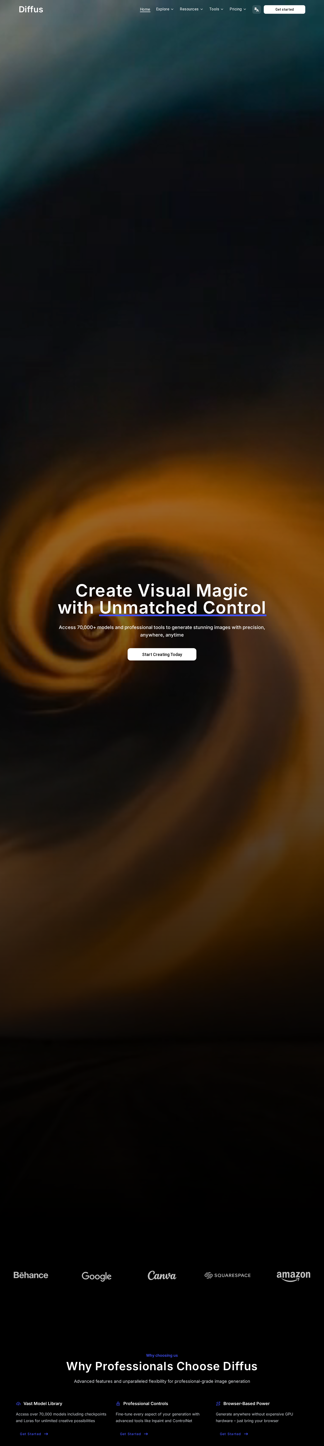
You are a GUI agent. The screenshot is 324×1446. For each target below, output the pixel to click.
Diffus (31, 9)
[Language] (256, 9)
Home (145, 9)
